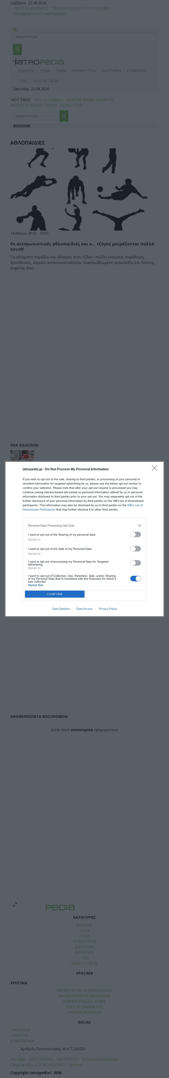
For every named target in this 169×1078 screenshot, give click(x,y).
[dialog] (84, 539)
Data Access (84, 608)
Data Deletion (61, 608)
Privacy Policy (108, 608)
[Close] (156, 469)
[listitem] (84, 525)
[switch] (135, 534)
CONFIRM (54, 594)
